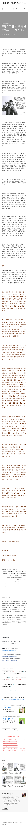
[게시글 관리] (9, 730)
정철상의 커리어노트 (11, 3)
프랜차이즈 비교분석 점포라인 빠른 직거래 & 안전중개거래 (9, 719)
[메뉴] (25, 3)
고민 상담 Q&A (6, 736)
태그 (8, 9)
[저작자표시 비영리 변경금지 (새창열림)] (20, 729)
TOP (25, 823)
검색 (21, 3)
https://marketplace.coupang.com (12, 705)
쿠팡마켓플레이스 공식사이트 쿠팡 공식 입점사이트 (9, 707)
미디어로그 (15, 9)
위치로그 (24, 9)
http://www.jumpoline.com (9, 716)
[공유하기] (7, 730)
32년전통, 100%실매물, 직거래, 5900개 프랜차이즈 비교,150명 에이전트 (9, 722)
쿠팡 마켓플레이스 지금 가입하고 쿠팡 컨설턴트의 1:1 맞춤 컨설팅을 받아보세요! (9, 710)
